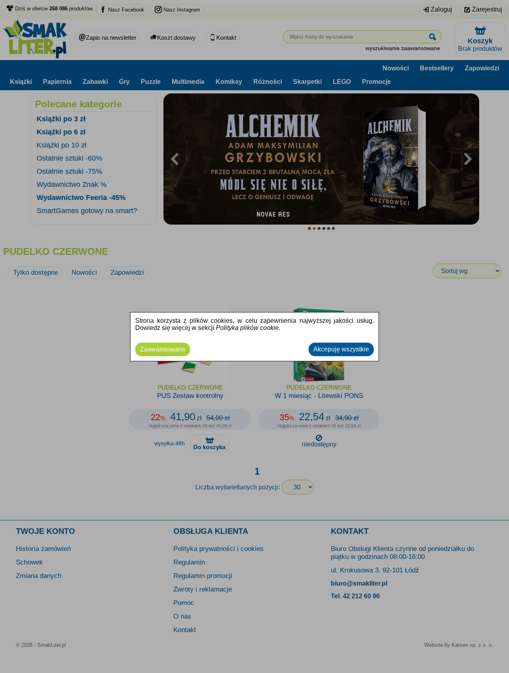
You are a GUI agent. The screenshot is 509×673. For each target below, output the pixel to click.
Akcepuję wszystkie (341, 349)
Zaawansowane (162, 349)
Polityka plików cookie (247, 327)
